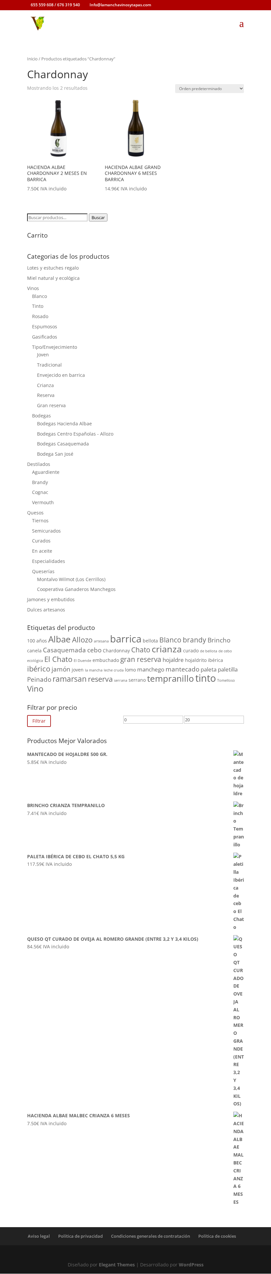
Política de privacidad (80, 1236)
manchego (150, 669)
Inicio (32, 59)
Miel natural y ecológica (53, 278)
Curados (41, 541)
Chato (140, 649)
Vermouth (43, 502)
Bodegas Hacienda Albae (64, 423)
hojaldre (173, 660)
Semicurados (46, 531)
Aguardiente (45, 472)
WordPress (191, 1264)
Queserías (43, 571)
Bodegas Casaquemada (63, 444)
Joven (43, 354)
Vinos (33, 288)
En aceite (42, 551)
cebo (94, 650)
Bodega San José (55, 454)
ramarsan (70, 678)
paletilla (228, 669)
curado (191, 650)
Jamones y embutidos (51, 599)
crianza (167, 649)
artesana (101, 641)
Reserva (46, 395)
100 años (37, 640)
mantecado (182, 669)
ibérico (38, 668)
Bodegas (41, 415)
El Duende (82, 660)
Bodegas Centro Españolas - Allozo (75, 434)
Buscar (98, 217)
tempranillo (170, 678)
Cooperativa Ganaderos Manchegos (76, 589)
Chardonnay (116, 650)
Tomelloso (226, 680)
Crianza (45, 385)
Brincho (219, 640)
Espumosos (44, 326)
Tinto (37, 306)
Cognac (40, 492)
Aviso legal (39, 1236)
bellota (150, 640)
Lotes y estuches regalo (53, 268)
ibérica (215, 660)
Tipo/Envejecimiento (54, 347)
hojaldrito (196, 660)
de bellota (208, 651)
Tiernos (40, 520)
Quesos (35, 512)
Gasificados (44, 337)
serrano (137, 680)
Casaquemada (64, 650)
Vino (35, 688)
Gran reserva (51, 405)
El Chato (58, 659)
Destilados (38, 464)
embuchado (106, 660)
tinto (205, 678)
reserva (100, 679)
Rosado (40, 316)
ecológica (35, 660)
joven (78, 670)
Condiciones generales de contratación (150, 1236)
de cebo (225, 651)
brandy (194, 639)
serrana (120, 680)
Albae (59, 639)
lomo (130, 670)
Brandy (40, 482)
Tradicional (49, 365)
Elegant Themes (117, 1264)
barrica (125, 638)
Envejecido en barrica (61, 375)
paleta (208, 669)
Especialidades (48, 561)
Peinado (39, 679)
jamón (61, 669)
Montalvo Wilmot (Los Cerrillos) (71, 579)
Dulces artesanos (46, 609)
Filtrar (39, 721)
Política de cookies (217, 1236)
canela (34, 650)
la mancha (93, 670)
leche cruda (114, 670)
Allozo (82, 639)
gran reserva (140, 659)
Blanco (39, 296)
